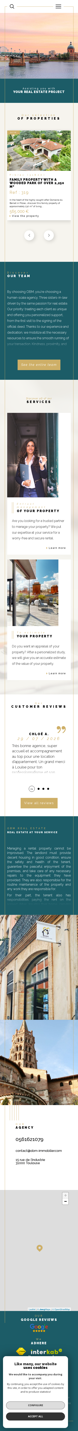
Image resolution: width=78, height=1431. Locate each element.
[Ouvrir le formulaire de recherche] (12, 6)
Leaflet (32, 1309)
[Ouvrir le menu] (58, 6)
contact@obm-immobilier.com (39, 1151)
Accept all (35, 1416)
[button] (49, 235)
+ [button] (65, 1195)
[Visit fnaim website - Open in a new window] (21, 1351)
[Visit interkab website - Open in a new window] (46, 1351)
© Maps (43, 1309)
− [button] (65, 1201)
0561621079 (29, 1139)
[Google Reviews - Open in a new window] (39, 1328)
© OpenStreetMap (61, 1309)
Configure (35, 1405)
